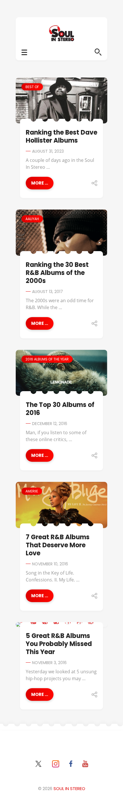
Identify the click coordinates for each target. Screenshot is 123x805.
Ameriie (31, 491)
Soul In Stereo (69, 788)
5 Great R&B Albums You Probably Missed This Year (59, 643)
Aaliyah (32, 218)
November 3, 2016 (49, 663)
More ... (39, 183)
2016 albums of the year (47, 359)
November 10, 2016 (50, 564)
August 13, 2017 (47, 291)
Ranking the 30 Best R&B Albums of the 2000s (57, 272)
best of (32, 86)
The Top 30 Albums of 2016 (60, 408)
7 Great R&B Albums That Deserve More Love (58, 545)
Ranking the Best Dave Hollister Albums (61, 136)
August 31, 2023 (48, 151)
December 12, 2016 (49, 423)
